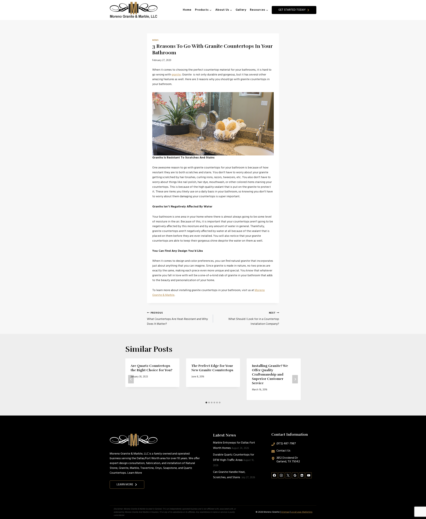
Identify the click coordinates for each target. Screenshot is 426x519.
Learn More (134, 473)
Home (187, 9)
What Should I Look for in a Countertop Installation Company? (253, 318)
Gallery (241, 9)
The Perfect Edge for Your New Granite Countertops (212, 368)
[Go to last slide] (131, 379)
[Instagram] (281, 475)
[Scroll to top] (417, 505)
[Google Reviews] (295, 475)
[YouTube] (309, 475)
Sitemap (285, 512)
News (155, 40)
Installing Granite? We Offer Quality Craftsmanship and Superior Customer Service (270, 374)
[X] (288, 475)
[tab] (206, 402)
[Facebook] (274, 475)
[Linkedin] (302, 475)
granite (176, 74)
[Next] (295, 379)
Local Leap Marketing (301, 512)
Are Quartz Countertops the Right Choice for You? (151, 368)
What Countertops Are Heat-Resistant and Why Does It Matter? (177, 318)
